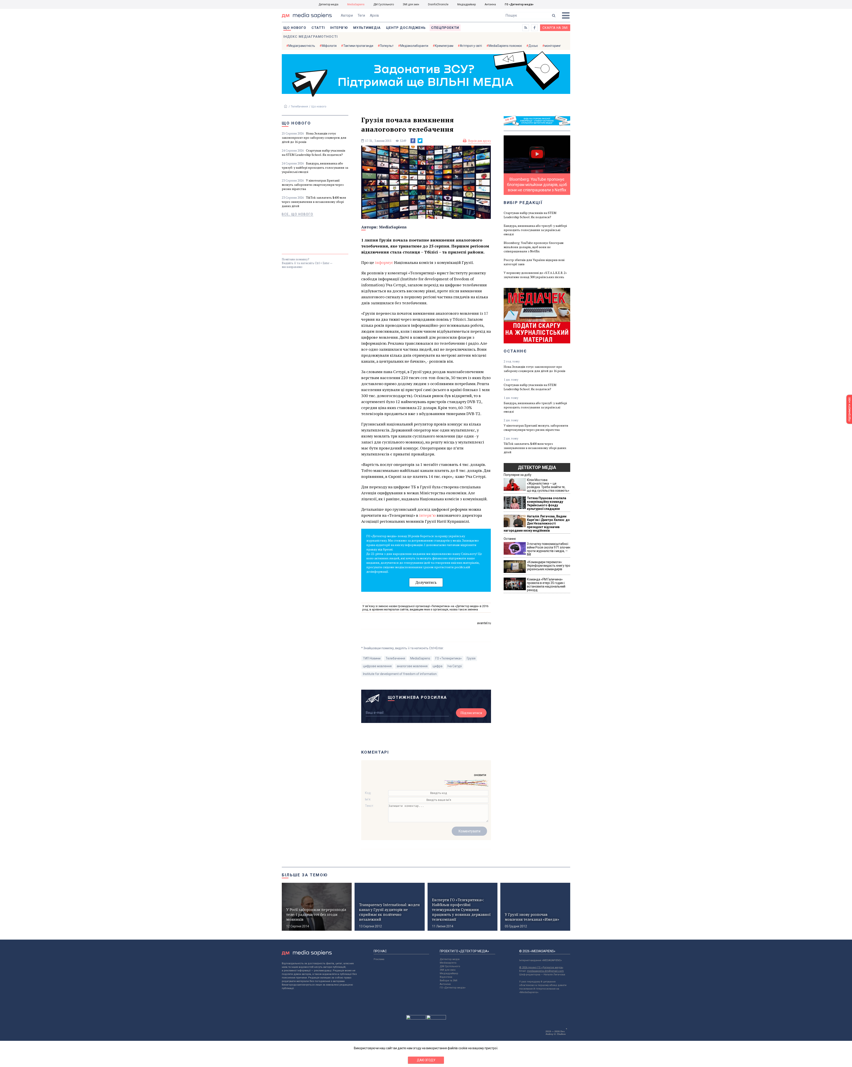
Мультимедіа (367, 28)
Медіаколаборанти (414, 46)
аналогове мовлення (412, 666)
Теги (361, 15)
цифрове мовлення (377, 666)
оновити (480, 775)
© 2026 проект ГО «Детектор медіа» (541, 967)
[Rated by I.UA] (416, 1018)
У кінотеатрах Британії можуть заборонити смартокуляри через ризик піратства (313, 184)
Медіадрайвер (466, 4)
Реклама (379, 959)
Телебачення (299, 106)
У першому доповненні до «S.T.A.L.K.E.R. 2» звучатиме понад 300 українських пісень (535, 275)
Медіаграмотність (301, 46)
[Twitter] (420, 140)
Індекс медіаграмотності (310, 37)
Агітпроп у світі (471, 46)
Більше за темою (305, 875)
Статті (318, 28)
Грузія (471, 658)
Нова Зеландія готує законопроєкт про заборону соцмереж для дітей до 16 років (314, 137)
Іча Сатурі (455, 666)
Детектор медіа (328, 4)
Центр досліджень (406, 28)
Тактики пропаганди (358, 46)
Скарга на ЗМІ (555, 28)
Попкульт (387, 46)
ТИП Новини (372, 658)
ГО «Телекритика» (448, 658)
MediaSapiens (356, 4)
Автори (347, 15)
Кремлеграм (444, 46)
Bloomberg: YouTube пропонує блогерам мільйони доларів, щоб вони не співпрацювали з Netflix (534, 247)
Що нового (294, 28)
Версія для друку (479, 141)
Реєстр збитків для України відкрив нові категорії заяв (534, 262)
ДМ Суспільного (383, 4)
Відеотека (446, 977)
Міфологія (329, 46)
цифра (437, 666)
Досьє (533, 46)
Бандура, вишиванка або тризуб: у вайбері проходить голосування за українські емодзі (315, 167)
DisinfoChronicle (438, 4)
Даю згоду (426, 1060)
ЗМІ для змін (411, 4)
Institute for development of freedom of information (400, 674)
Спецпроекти (445, 28)
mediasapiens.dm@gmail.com (545, 971)
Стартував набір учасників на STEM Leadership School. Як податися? (313, 152)
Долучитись (426, 582)
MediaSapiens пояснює (505, 46)
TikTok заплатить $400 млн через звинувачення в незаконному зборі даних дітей (314, 201)
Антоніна (490, 4)
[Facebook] (412, 140)
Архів (374, 15)
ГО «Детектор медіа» (519, 4)
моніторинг (552, 46)
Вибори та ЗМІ (448, 980)
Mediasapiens (448, 962)
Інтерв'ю (339, 28)
